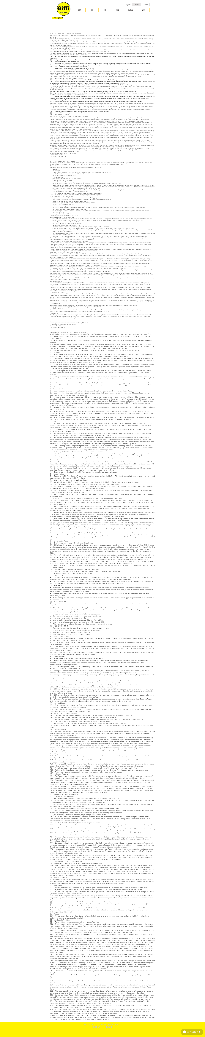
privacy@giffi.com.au (132, 350)
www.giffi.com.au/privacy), (93, 367)
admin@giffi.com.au (59, 154)
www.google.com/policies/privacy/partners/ (62, 307)
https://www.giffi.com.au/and (121, 35)
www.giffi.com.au (78, 315)
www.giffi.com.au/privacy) (124, 367)
